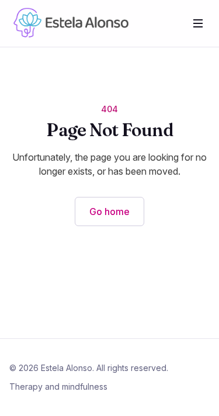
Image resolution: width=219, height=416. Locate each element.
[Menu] (198, 23)
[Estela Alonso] (69, 23)
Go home (109, 211)
